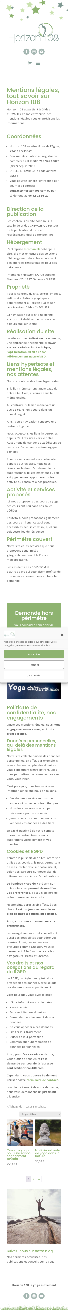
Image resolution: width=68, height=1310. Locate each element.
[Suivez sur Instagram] (34, 52)
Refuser (34, 665)
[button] (62, 635)
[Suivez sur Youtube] (42, 52)
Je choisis (34, 675)
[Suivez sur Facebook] (26, 52)
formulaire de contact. (42, 1080)
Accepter (34, 654)
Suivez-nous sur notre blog (30, 1251)
